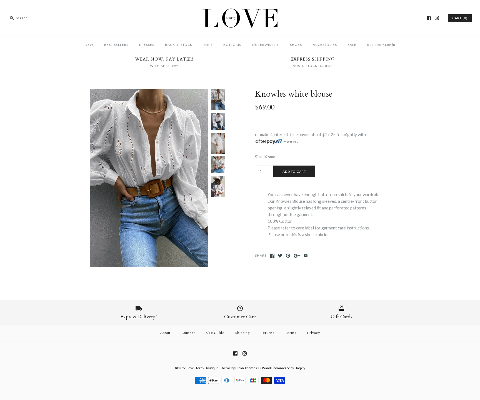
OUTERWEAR (265, 44)
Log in (390, 44)
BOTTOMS (232, 44)
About (165, 333)
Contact (188, 333)
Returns (267, 333)
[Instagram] (437, 18)
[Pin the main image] (288, 256)
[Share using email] (306, 256)
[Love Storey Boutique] (240, 8)
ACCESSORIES (325, 44)
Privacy (313, 333)
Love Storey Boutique (203, 368)
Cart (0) (460, 18)
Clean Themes (246, 368)
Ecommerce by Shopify (288, 368)
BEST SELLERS (116, 44)
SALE (352, 44)
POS (261, 368)
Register (374, 44)
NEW (89, 44)
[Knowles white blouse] (149, 92)
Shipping (242, 333)
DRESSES (146, 44)
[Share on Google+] (297, 256)
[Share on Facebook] (272, 256)
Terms (290, 333)
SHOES (296, 44)
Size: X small (266, 156)
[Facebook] (429, 18)
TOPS (207, 44)
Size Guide (215, 333)
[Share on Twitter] (280, 256)
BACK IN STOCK (178, 44)
